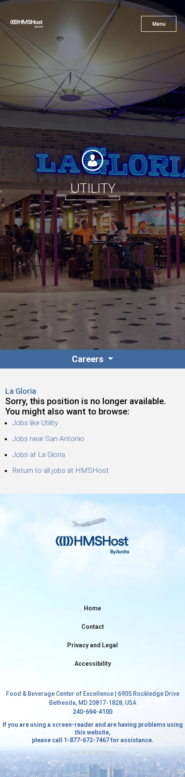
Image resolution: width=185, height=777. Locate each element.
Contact (92, 626)
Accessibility (92, 663)
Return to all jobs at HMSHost (60, 470)
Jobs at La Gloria (38, 454)
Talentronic (104, 752)
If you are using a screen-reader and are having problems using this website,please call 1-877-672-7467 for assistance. (93, 732)
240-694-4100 (92, 711)
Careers (89, 359)
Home (92, 608)
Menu (159, 24)
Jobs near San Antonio (48, 438)
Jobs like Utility (35, 422)
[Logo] (42, 26)
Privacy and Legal (92, 645)
